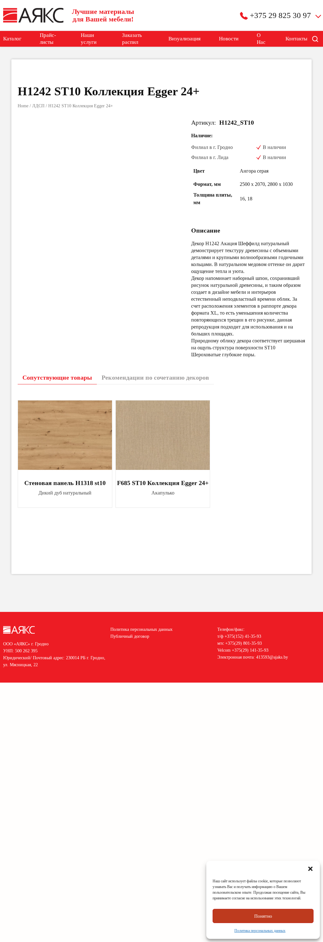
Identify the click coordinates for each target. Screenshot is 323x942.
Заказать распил (132, 38)
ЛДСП (38, 106)
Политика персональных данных (259, 930)
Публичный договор (129, 636)
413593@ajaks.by (272, 657)
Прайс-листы (48, 38)
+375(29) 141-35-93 (250, 650)
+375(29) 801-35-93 (243, 643)
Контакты (296, 39)
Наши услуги (89, 38)
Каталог (12, 39)
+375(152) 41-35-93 (243, 636)
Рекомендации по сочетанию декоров (155, 377)
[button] (310, 869)
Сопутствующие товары (57, 377)
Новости (228, 39)
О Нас (261, 38)
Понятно (263, 916)
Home (23, 106)
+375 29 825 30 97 (280, 15)
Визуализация (184, 39)
